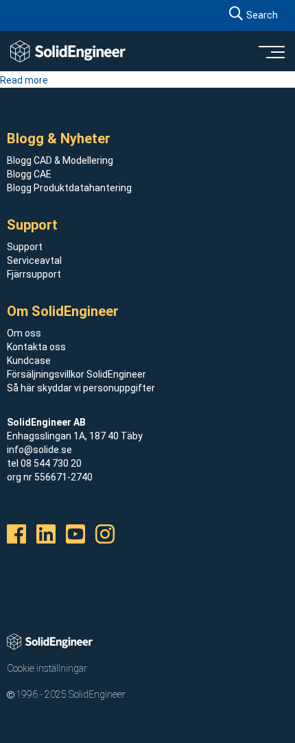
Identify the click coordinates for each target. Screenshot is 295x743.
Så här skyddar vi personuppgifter (81, 387)
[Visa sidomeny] (271, 51)
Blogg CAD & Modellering (60, 160)
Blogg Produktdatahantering (69, 187)
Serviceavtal (34, 260)
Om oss (24, 333)
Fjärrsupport (34, 274)
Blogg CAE (29, 174)
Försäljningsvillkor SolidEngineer (76, 374)
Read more (24, 80)
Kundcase (29, 360)
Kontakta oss (36, 346)
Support (25, 246)
